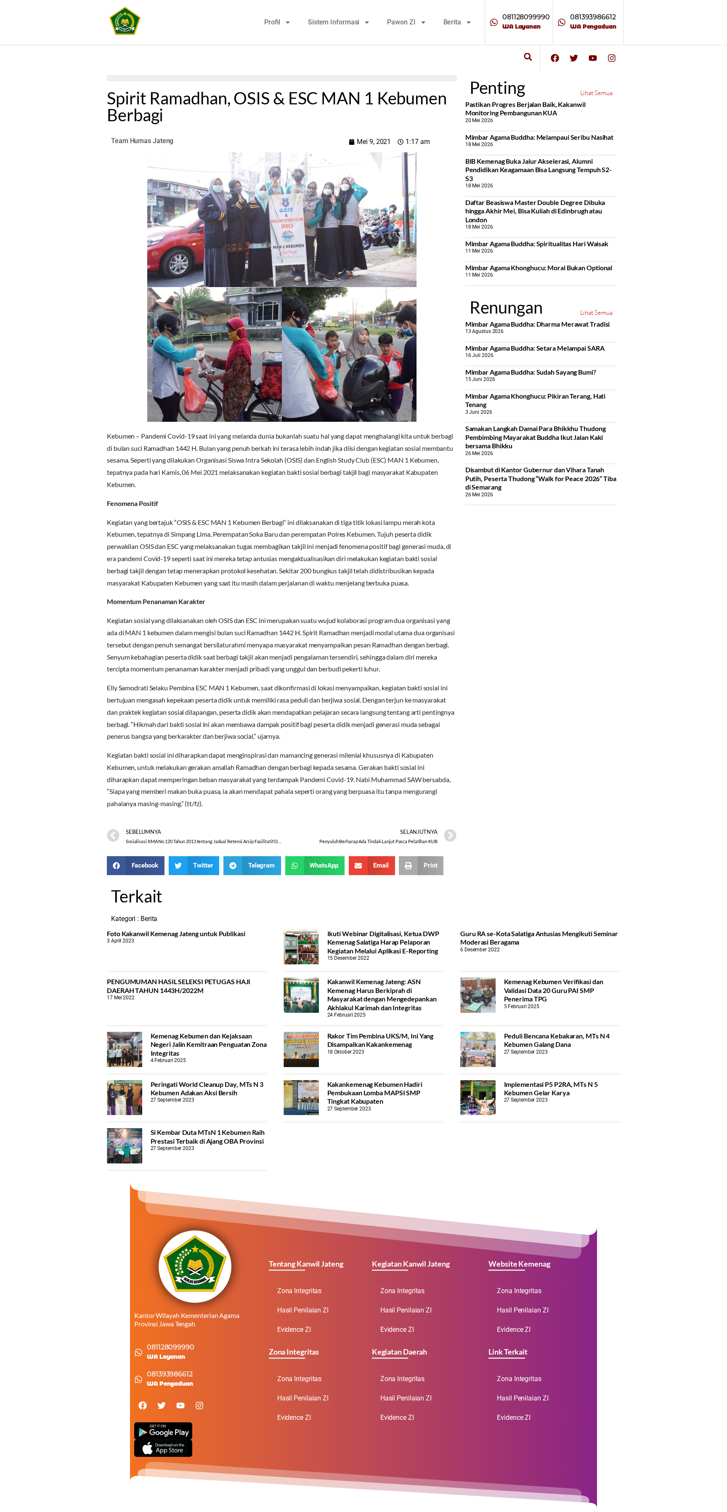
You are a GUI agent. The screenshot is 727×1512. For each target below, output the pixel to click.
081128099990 (526, 17)
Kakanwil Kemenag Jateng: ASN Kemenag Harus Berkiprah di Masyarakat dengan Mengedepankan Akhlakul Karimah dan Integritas (382, 994)
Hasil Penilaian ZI (303, 1310)
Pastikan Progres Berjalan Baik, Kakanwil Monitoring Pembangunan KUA (525, 108)
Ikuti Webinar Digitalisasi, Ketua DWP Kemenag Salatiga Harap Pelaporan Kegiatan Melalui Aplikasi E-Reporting (383, 942)
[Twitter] (573, 58)
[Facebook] (555, 58)
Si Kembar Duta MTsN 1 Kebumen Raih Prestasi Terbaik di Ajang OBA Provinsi (208, 1136)
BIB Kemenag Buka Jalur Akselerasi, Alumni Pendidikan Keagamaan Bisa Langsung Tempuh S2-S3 (538, 169)
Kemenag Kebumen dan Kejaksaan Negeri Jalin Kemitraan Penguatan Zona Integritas (209, 1044)
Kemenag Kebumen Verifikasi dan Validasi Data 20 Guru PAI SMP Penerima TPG (553, 990)
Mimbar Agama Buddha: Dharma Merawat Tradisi (537, 324)
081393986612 (593, 17)
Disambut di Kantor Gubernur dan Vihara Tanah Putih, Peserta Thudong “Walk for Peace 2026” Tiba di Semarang (540, 478)
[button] (527, 57)
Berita (452, 22)
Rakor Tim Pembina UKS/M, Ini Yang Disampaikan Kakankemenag (380, 1040)
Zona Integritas (299, 1291)
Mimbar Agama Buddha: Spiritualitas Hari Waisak (536, 244)
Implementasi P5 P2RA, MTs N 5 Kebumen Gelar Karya (551, 1088)
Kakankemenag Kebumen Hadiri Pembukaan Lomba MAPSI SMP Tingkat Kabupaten (374, 1092)
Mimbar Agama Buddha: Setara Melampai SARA (535, 348)
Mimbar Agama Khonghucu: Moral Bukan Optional (539, 268)
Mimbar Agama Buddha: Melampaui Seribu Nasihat (539, 137)
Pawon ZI (401, 22)
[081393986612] (561, 22)
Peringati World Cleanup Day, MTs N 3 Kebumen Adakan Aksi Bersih (207, 1088)
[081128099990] (494, 22)
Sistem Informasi (333, 22)
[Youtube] (592, 58)
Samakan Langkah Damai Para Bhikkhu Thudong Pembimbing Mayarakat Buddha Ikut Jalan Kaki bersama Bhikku (535, 437)
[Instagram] (611, 58)
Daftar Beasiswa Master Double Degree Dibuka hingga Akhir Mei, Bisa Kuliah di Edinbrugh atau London (535, 211)
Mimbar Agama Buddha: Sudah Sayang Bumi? (530, 372)
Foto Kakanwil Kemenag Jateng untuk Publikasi (176, 933)
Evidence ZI (294, 1330)
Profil (272, 22)
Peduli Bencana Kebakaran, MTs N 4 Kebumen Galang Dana (557, 1040)
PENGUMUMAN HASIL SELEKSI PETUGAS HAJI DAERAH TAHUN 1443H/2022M (178, 985)
